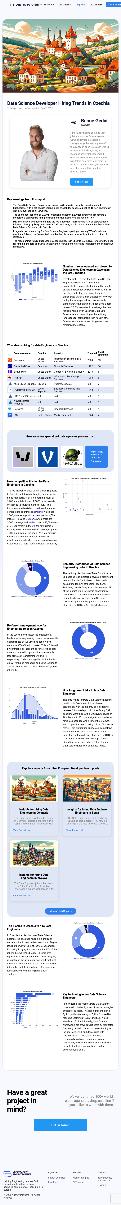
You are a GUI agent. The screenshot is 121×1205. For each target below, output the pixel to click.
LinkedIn (102, 1185)
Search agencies (56, 1177)
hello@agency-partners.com (105, 1179)
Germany (30, 519)
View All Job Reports (61, 911)
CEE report (78, 1182)
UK (33, 526)
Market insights (81, 1177)
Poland (39, 511)
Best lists (53, 1182)
